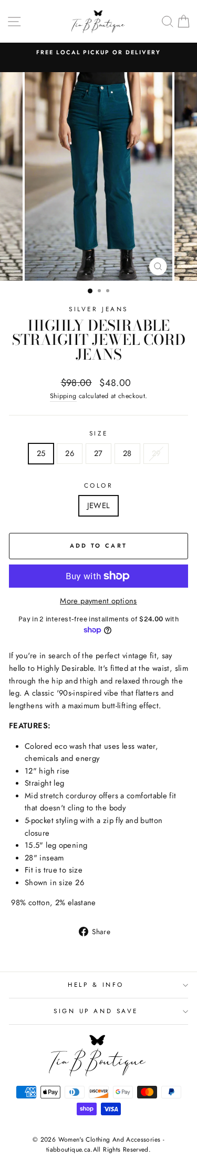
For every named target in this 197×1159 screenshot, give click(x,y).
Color (98, 485)
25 (41, 453)
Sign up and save (96, 1010)
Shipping (63, 396)
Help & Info (96, 984)
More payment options (98, 601)
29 (156, 453)
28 (127, 453)
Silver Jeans (98, 308)
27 (98, 453)
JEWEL (98, 505)
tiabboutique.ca (68, 1149)
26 (69, 453)
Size (98, 433)
